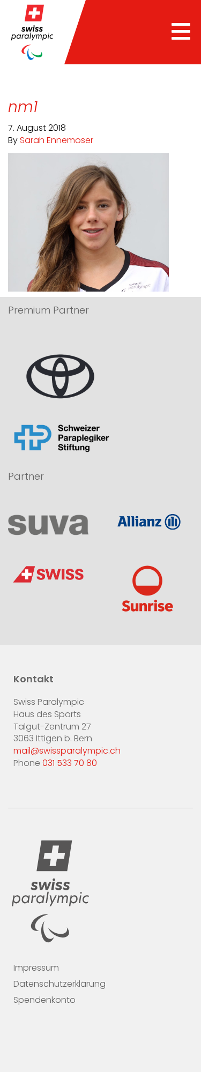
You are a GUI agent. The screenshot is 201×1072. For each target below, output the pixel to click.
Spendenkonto (44, 1000)
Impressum (36, 968)
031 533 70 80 (69, 764)
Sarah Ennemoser (56, 141)
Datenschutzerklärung (59, 984)
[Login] (85, 1032)
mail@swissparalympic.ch (67, 751)
